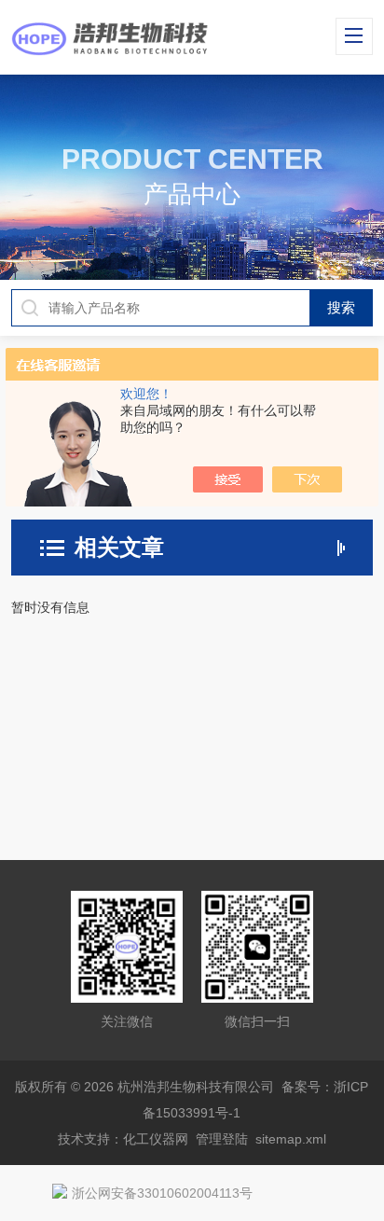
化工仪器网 (155, 1138)
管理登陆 (222, 1138)
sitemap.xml (290, 1138)
